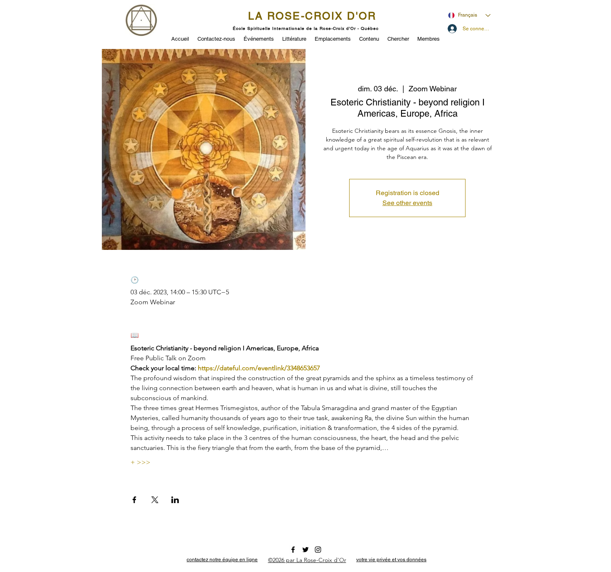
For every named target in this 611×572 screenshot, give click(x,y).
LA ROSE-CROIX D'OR (312, 16)
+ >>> (140, 462)
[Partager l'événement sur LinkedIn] (175, 499)
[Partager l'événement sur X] (155, 499)
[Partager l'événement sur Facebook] (134, 499)
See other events (407, 203)
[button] (258, 38)
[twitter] (305, 549)
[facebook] (293, 549)
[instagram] (318, 549)
